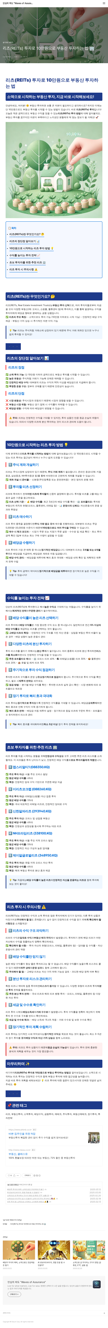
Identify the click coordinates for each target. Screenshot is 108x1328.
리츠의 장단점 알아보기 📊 (24, 241)
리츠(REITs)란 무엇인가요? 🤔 (26, 234)
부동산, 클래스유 (18, 1153)
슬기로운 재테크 (13, 1185)
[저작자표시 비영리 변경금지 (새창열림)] (37, 1175)
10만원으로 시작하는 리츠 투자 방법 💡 (31, 248)
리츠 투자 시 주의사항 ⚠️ (23, 269)
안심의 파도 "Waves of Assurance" (18, 3)
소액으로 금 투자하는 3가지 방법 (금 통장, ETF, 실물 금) (28, 1195)
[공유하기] (14, 1175)
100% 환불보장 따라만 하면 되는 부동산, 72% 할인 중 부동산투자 (42, 1157)
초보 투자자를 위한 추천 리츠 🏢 (27, 262)
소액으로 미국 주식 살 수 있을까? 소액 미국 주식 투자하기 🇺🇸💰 (31, 1198)
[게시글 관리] (18, 1175)
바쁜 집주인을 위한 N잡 (22, 1133)
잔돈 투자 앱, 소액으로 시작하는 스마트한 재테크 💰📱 (28, 1202)
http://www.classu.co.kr (19, 1150)
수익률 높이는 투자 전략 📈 (24, 255)
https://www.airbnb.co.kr (20, 1129)
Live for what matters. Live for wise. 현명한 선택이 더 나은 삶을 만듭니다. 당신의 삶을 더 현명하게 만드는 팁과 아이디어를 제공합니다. (50, 1287)
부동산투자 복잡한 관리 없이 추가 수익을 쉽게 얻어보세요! (38, 1137)
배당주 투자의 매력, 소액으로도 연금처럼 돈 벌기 (25, 1189)
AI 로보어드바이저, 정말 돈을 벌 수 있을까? (23, 1192)
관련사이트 (7, 1313)
